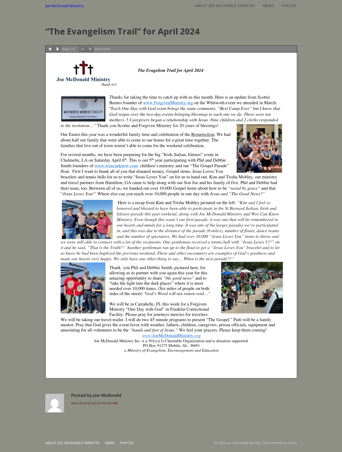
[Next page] (57, 49)
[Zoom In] (90, 49)
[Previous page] (50, 49)
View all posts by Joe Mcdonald (94, 403)
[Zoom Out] (82, 49)
